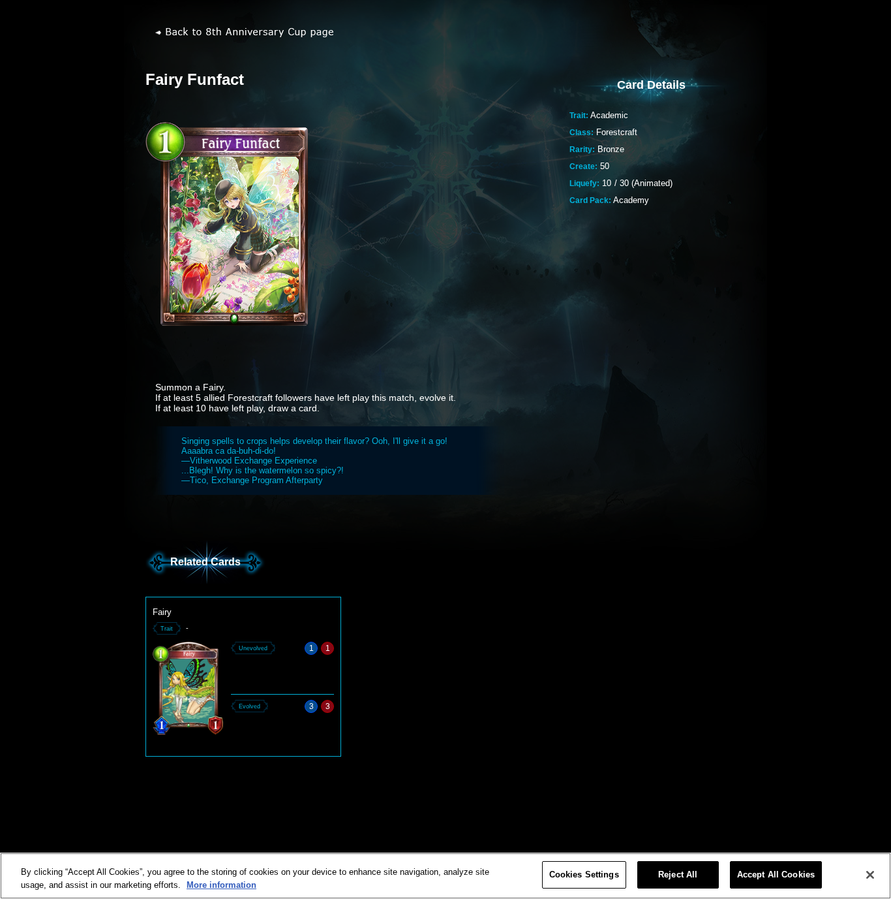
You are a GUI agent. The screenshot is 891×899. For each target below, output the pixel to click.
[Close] (870, 874)
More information (221, 885)
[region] (445, 876)
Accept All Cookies (776, 874)
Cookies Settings (584, 874)
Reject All (677, 874)
